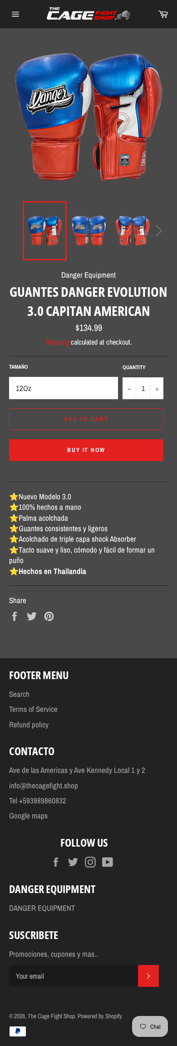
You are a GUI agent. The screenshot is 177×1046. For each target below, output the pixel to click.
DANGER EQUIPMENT (42, 908)
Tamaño (18, 367)
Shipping (57, 342)
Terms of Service (33, 709)
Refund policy (29, 724)
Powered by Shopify (100, 1016)
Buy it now (86, 450)
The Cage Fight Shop (51, 1016)
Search (19, 694)
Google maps (28, 815)
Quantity (134, 367)
